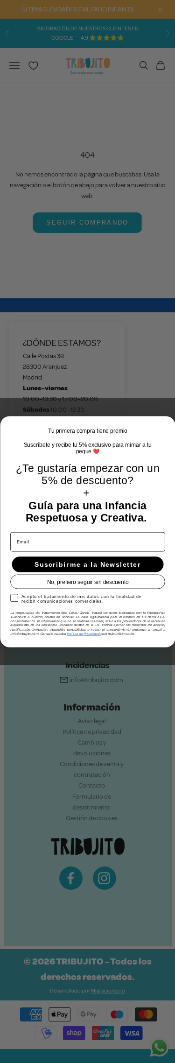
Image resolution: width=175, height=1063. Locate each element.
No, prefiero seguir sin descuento (87, 581)
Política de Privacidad (83, 633)
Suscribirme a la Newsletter (87, 564)
